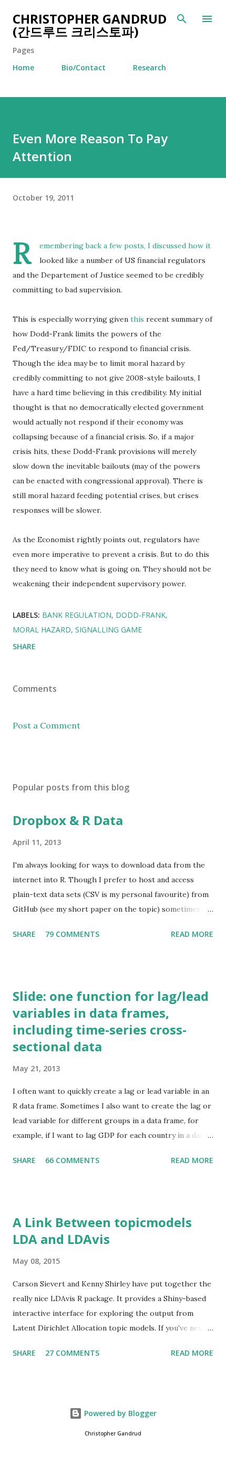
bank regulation (76, 615)
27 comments (72, 1353)
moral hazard (42, 630)
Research (149, 67)
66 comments (72, 1160)
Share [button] (24, 646)
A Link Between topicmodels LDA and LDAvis (102, 1230)
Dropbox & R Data (68, 820)
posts (134, 245)
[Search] (182, 19)
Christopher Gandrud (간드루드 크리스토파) (90, 25)
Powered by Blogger (119, 1413)
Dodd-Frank (141, 615)
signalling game (108, 630)
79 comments (72, 934)
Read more (192, 934)
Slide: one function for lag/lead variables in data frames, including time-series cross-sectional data (111, 1021)
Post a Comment (46, 725)
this (137, 319)
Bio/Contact (83, 67)
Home (23, 67)
